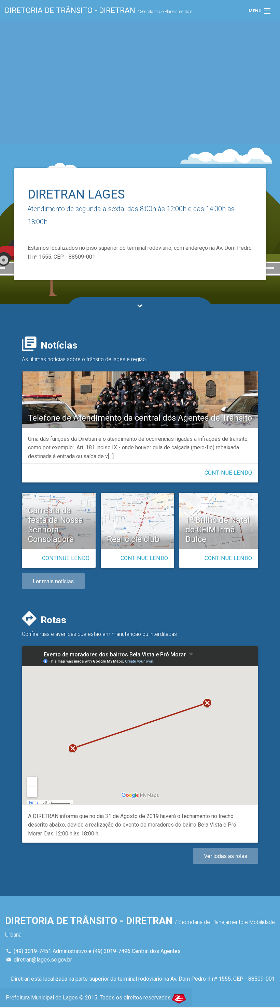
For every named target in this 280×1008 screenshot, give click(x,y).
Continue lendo (228, 472)
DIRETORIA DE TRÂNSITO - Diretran (98, 13)
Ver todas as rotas (225, 856)
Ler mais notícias (53, 581)
